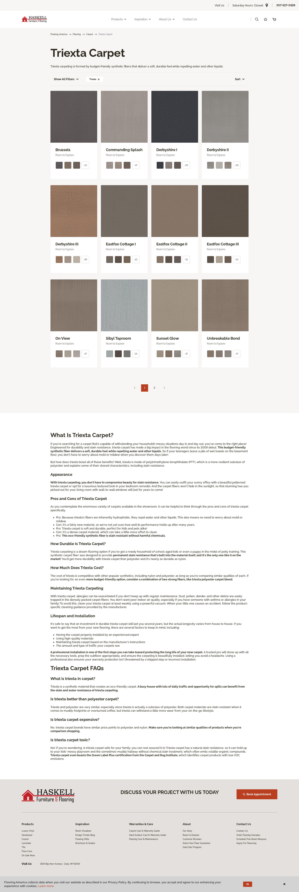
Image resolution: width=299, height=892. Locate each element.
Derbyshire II (218, 150)
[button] (257, 19)
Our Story (187, 831)
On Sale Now (28, 855)
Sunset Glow (167, 338)
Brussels (62, 150)
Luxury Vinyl (28, 831)
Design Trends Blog (85, 835)
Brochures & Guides (85, 843)
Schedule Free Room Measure (251, 839)
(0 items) (274, 19)
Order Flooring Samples (248, 835)
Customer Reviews (192, 839)
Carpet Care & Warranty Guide (144, 831)
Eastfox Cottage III (223, 244)
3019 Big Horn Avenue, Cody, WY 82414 (60, 864)
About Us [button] (165, 19)
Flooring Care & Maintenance (143, 839)
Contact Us (190, 19)
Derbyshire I (166, 150)
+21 (135, 259)
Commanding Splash (124, 150)
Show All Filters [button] (64, 79)
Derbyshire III (66, 244)
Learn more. (46, 886)
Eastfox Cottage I (121, 244)
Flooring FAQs (82, 839)
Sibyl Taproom (118, 338)
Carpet (89, 34)
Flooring (77, 34)
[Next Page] (164, 388)
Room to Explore (191, 835)
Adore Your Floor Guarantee (196, 843)
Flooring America (58, 34)
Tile (23, 847)
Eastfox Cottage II (171, 244)
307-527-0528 (285, 5)
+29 (186, 165)
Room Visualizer (83, 831)
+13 (85, 165)
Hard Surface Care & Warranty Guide (147, 835)
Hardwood (27, 835)
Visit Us (219, 5)
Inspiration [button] (140, 19)
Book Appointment (259, 794)
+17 (135, 165)
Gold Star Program (192, 847)
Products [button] (117, 19)
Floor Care (27, 851)
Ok (247, 884)
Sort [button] (237, 79)
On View (62, 338)
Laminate (26, 843)
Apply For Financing (246, 843)
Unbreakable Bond (223, 338)
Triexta (92, 79)
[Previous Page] (134, 388)
